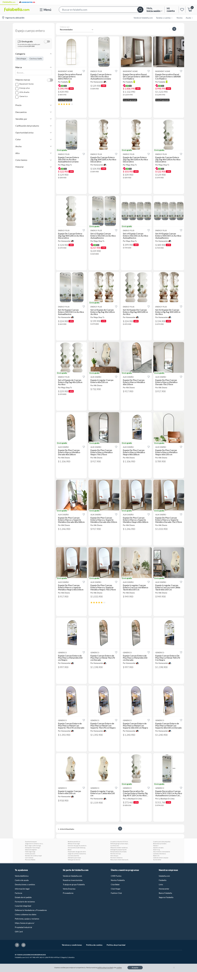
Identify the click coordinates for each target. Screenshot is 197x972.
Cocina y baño (36, 59)
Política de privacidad (116, 945)
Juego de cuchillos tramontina (77, 853)
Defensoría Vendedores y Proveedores (31, 910)
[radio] (59, 104)
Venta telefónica (21, 876)
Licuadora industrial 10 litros (119, 841)
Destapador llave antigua (32, 847)
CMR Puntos (116, 876)
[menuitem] (162, 18)
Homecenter (164, 889)
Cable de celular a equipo (160, 857)
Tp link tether (157, 859)
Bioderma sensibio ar (74, 841)
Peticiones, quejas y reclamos (27, 919)
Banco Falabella (165, 893)
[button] (101, 9)
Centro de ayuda (22, 880)
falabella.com (164, 876)
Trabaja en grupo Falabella (74, 884)
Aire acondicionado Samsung (76, 847)
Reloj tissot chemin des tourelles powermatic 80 (119, 859)
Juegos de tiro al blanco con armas (34, 843)
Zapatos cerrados (158, 847)
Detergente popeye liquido (118, 849)
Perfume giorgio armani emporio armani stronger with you (119, 843)
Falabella (162, 880)
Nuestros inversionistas (72, 880)
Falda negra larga (30, 851)
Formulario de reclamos (25, 901)
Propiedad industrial (23, 927)
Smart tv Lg (156, 849)
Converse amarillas (73, 855)
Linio (161, 884)
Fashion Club (116, 893)
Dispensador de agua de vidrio (77, 851)
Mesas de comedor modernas (119, 847)
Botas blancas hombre (159, 843)
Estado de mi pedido (23, 897)
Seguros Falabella (166, 897)
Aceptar (135, 967)
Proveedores (68, 893)
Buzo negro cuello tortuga (33, 845)
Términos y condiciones (72, 945)
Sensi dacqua (114, 855)
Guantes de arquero (31, 841)
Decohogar (21, 59)
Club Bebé (115, 884)
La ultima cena (114, 845)
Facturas (18, 893)
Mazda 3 (155, 845)
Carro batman (29, 857)
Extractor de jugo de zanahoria (77, 845)
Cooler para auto (30, 853)
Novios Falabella (118, 880)
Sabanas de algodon (31, 849)
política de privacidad (105, 968)
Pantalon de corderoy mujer (33, 855)
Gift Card (19, 931)
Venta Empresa (69, 889)
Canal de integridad (23, 906)
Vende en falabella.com (72, 876)
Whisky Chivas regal (74, 843)
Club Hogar (115, 889)
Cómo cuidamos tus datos (25, 914)
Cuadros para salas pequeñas (161, 841)
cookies (119, 968)
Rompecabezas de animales (118, 851)
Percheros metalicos (116, 857)
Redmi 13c (156, 855)
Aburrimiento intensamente (161, 851)
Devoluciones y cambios (25, 884)
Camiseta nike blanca (159, 853)
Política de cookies (94, 945)
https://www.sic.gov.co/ (24, 923)
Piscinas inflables (30, 859)
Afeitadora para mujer (74, 857)
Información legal (22, 889)
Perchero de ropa (115, 853)
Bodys (69, 849)
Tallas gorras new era (74, 859)
